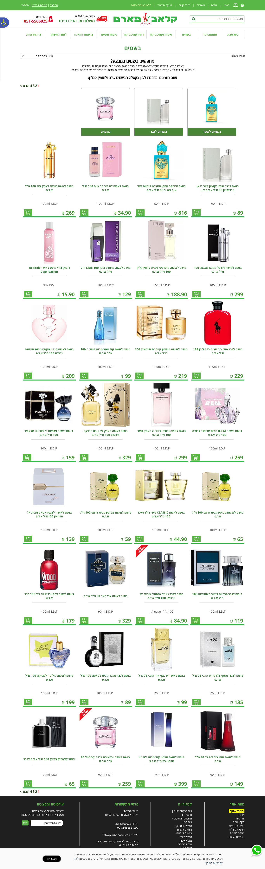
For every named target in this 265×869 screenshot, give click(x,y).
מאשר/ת (52, 859)
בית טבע (232, 34)
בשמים (186, 34)
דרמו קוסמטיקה (134, 34)
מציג (50, 56)
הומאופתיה (210, 34)
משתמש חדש (39, 5)
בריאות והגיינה (83, 34)
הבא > (24, 85)
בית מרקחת (33, 34)
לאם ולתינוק (59, 34)
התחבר (54, 5)
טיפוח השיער (108, 34)
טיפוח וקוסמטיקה (161, 34)
